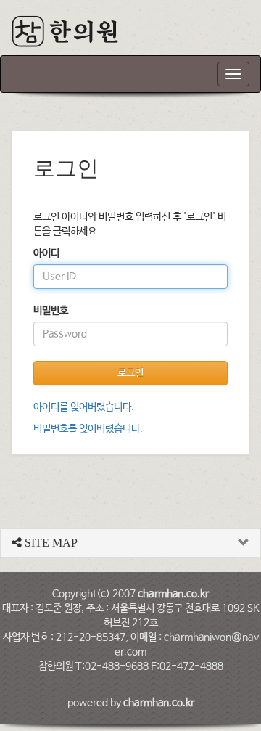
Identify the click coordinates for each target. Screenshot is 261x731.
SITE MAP (50, 542)
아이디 (46, 253)
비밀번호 (50, 311)
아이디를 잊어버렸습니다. (83, 407)
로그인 (130, 373)
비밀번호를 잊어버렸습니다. (88, 429)
